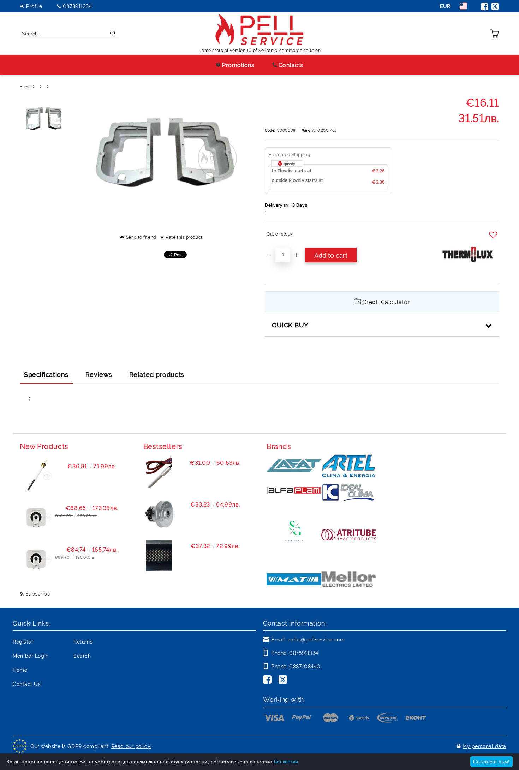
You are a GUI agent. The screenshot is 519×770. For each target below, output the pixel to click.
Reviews (98, 374)
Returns (83, 641)
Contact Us (27, 683)
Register (23, 641)
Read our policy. (131, 745)
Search (82, 655)
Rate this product (184, 237)
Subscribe (37, 593)
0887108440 (305, 666)
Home (25, 86)
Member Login (31, 655)
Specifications (46, 374)
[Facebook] (485, 6)
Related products (156, 374)
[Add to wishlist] (494, 235)
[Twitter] (495, 6)
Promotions (238, 65)
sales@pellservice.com (316, 639)
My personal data (484, 745)
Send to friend (141, 237)
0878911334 (77, 5)
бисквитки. (287, 761)
